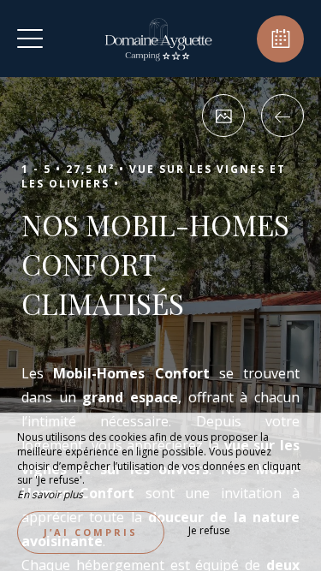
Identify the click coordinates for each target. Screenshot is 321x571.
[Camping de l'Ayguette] (158, 38)
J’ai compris (91, 532)
